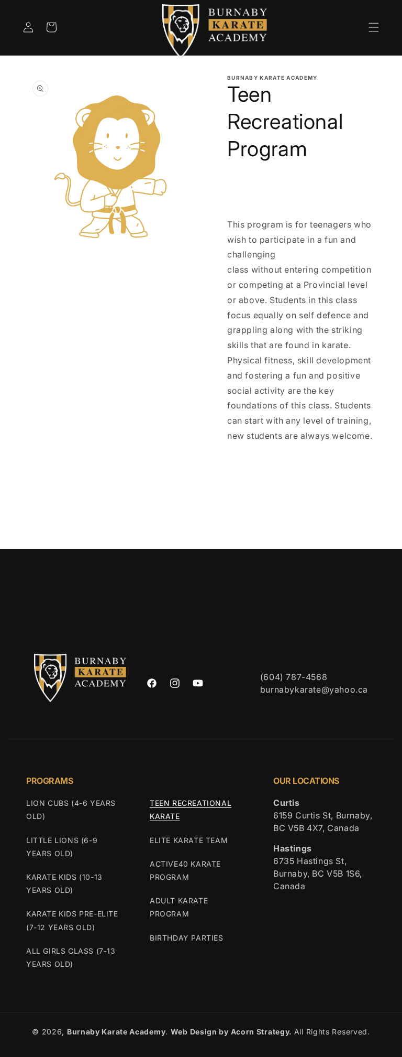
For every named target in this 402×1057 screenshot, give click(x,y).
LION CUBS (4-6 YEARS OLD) (71, 810)
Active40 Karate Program (185, 870)
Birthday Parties (187, 937)
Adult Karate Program (179, 907)
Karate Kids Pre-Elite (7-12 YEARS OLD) (72, 920)
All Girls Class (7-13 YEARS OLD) (71, 957)
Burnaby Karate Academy (116, 1031)
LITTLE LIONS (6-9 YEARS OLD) (61, 847)
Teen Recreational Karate (190, 810)
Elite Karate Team (189, 840)
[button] (373, 27)
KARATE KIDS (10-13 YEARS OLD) (64, 883)
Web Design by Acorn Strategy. (231, 1031)
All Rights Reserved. (332, 1031)
